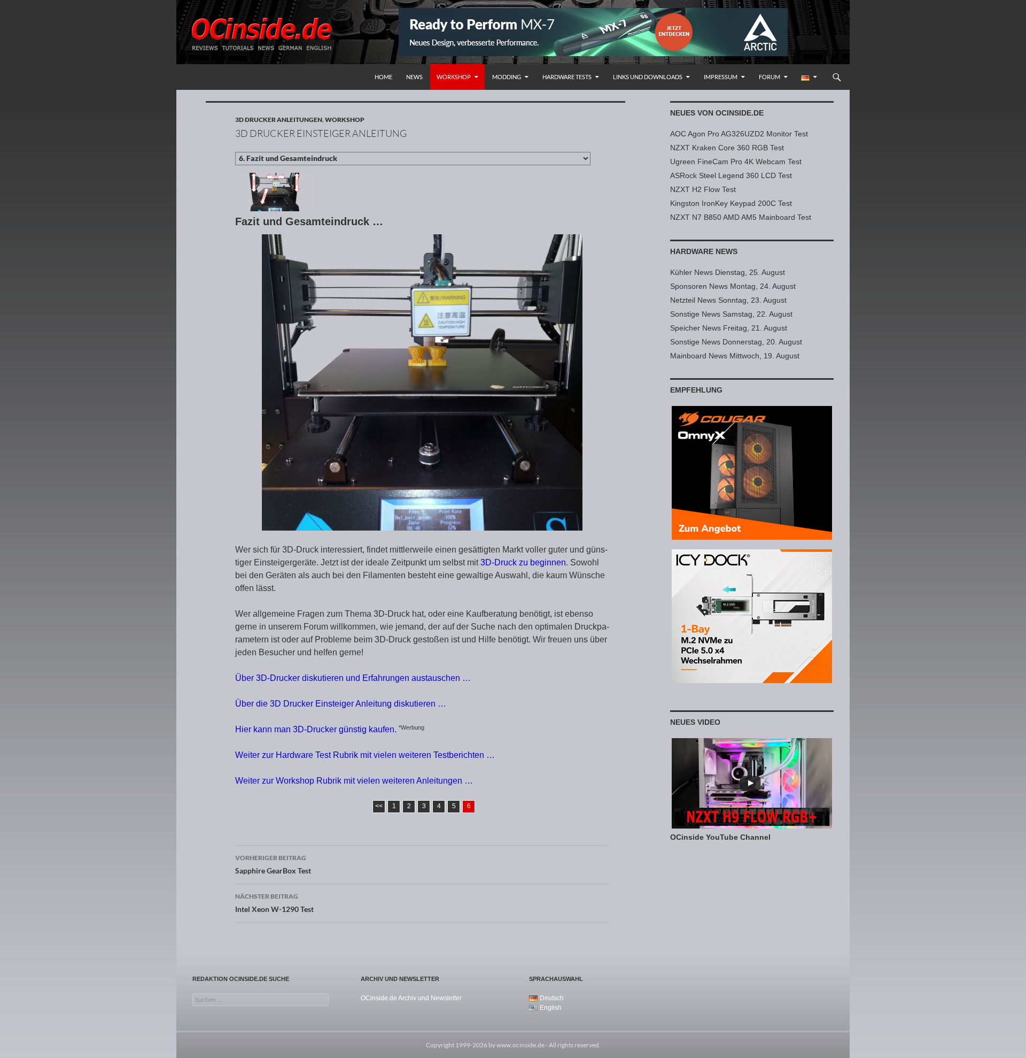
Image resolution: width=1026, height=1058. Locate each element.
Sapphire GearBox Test (273, 864)
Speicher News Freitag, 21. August (728, 328)
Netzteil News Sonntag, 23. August (728, 300)
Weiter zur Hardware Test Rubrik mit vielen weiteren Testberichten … (365, 755)
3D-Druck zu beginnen (523, 562)
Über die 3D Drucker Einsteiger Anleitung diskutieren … (340, 703)
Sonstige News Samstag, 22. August (731, 314)
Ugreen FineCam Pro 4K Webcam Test (736, 161)
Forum (769, 76)
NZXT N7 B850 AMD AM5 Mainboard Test (740, 217)
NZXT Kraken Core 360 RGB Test (727, 147)
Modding (506, 76)
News (414, 76)
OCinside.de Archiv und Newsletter (411, 998)
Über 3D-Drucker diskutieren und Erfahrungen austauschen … (353, 678)
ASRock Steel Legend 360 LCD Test (731, 175)
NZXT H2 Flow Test (703, 189)
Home (383, 76)
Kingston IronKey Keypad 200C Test (731, 203)
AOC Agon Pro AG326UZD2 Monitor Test (739, 133)
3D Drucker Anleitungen (278, 120)
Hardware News (703, 251)
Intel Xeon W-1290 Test (274, 903)
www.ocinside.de (520, 1045)
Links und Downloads (647, 76)
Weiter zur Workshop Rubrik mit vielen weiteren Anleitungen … (354, 780)
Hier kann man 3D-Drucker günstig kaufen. (316, 729)
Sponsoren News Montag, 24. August (733, 286)
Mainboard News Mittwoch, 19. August (734, 355)
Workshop (454, 76)
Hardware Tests (567, 76)
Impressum (720, 76)
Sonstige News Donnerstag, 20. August (736, 342)
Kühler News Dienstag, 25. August (727, 272)
